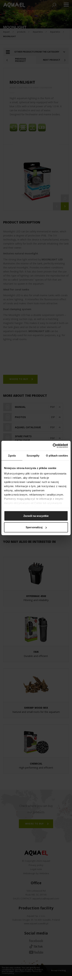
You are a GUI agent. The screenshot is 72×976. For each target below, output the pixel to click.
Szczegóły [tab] (33, 455)
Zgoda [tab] (12, 455)
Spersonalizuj (34, 527)
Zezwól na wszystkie (36, 515)
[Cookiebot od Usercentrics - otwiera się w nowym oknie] (52, 446)
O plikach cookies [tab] (57, 455)
